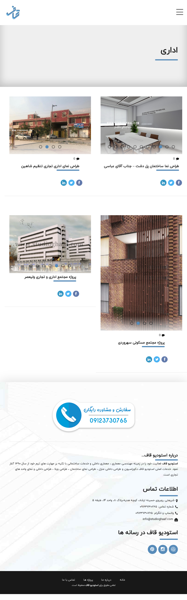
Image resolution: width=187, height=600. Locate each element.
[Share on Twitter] (171, 183)
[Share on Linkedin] (163, 183)
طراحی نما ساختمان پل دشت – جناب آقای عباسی (141, 166)
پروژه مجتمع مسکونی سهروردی (141, 342)
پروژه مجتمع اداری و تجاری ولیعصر (50, 276)
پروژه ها (88, 580)
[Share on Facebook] (179, 183)
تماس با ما (68, 580)
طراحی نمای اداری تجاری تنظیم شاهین (50, 166)
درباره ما (106, 580)
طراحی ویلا (61, 469)
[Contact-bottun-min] (93, 415)
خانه (122, 580)
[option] (141, 125)
